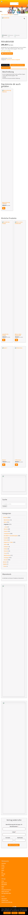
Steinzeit (6, 551)
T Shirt (4, 566)
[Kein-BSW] (14, 483)
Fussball (6, 538)
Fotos (2, 868)
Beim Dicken (7, 520)
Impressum (4, 898)
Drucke (5, 559)
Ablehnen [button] (14, 913)
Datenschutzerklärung (6, 902)
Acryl (6, 527)
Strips (2, 865)
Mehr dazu (21, 913)
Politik (5, 549)
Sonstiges (6, 557)
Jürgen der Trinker (8, 542)
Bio (2, 872)
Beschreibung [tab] (5, 65)
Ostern (5, 544)
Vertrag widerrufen (6, 893)
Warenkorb (4, 884)
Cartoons (6, 14)
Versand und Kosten (6, 889)
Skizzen (6, 529)
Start (2, 14)
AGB (2, 888)
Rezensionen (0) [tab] (6, 67)
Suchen (4, 506)
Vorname (8, 837)
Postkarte (6, 546)
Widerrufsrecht (5, 891)
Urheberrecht (4, 900)
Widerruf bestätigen (14, 845)
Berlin (5, 522)
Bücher (4, 562)
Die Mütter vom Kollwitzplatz (11, 535)
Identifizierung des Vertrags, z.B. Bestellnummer (14, 825)
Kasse (2, 886)
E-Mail (14, 832)
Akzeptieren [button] (7, 913)
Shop (2, 875)
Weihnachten (7, 555)
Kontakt (3, 874)
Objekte (5, 564)
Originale (11, 14)
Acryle (3, 867)
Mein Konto (4, 882)
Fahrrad (6, 540)
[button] (24, 18)
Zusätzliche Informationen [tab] (17, 65)
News (2, 870)
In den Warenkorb (7, 53)
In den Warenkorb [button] (3, 208)
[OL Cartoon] (4, 1)
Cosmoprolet (7, 533)
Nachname (20, 837)
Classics (13, 59)
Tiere (5, 553)
